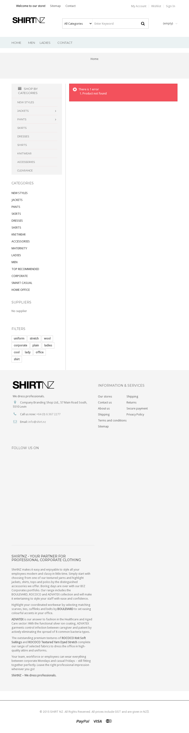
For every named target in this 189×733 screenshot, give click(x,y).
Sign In (170, 6)
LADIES (16, 255)
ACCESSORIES (21, 241)
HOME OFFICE (21, 289)
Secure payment (137, 408)
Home (94, 59)
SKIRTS (16, 213)
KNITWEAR (19, 234)
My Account (138, 6)
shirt (17, 359)
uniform (19, 338)
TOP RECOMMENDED (25, 269)
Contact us (105, 402)
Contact (70, 6)
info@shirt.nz (37, 422)
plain (35, 345)
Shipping (104, 414)
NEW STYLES (20, 193)
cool (17, 352)
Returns (131, 402)
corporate (20, 345)
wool (47, 338)
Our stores (105, 396)
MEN (15, 262)
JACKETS (17, 200)
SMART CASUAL (22, 283)
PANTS (16, 207)
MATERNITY (19, 248)
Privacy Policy (135, 414)
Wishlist (156, 6)
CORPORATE (20, 276)
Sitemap (55, 6)
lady (27, 352)
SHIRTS (16, 227)
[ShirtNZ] (31, 20)
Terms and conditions (112, 420)
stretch (34, 338)
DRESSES (17, 220)
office (40, 352)
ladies (48, 345)
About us (104, 408)
